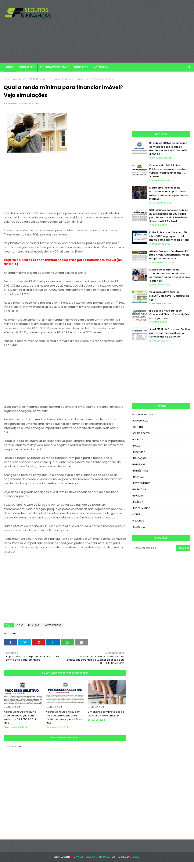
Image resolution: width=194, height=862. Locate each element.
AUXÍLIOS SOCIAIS (143, 414)
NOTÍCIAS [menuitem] (99, 67)
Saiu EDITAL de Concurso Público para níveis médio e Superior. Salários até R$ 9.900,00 (169, 332)
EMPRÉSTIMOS (141, 470)
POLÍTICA (138, 501)
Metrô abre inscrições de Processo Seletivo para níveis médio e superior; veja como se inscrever (168, 193)
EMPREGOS (139, 464)
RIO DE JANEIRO (141, 508)
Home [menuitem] (10, 67)
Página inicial (12, 79)
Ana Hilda (11, 103)
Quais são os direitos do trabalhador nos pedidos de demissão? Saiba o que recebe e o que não (169, 275)
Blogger (135, 856)
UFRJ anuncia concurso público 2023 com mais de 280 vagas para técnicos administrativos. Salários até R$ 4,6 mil (168, 215)
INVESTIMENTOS (30, 79)
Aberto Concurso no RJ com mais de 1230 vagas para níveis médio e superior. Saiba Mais (64, 717)
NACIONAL (138, 495)
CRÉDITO (138, 427)
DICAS (19, 625)
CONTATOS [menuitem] (81, 67)
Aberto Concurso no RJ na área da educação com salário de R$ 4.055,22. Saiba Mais (21, 717)
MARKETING (139, 489)
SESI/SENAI (139, 526)
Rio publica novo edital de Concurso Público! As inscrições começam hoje (169, 314)
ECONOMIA (139, 452)
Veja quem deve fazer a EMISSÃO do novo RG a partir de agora (169, 295)
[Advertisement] (125, 31)
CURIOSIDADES (141, 433)
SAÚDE (136, 514)
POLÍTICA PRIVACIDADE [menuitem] (54, 67)
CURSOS (138, 439)
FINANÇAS (33, 625)
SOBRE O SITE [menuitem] (27, 67)
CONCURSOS (140, 420)
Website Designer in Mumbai (93, 856)
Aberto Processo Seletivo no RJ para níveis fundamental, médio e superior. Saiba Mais (169, 254)
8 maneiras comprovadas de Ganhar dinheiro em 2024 (106, 713)
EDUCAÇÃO (139, 458)
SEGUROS (138, 520)
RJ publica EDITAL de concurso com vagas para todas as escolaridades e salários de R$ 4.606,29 (168, 148)
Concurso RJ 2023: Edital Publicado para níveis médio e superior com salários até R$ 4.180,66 (168, 171)
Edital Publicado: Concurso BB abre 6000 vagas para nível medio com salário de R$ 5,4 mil (169, 236)
